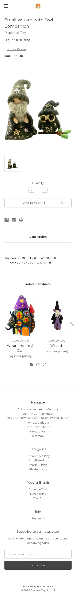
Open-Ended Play (38, 456)
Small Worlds (38, 460)
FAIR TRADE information (38, 414)
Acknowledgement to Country (38, 409)
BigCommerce (45, 586)
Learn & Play (38, 465)
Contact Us (38, 431)
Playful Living (38, 469)
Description (38, 237)
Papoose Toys (38, 489)
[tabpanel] (20, 329)
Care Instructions (38, 427)
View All (38, 498)
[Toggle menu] (6, 6)
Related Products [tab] (38, 284)
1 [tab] (31, 364)
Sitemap (38, 436)
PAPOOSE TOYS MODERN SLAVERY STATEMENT (38, 418)
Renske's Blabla (38, 422)
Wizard (56, 346)
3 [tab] (44, 364)
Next (72, 325)
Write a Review (16, 49)
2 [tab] (37, 364)
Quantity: (38, 183)
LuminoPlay (38, 494)
